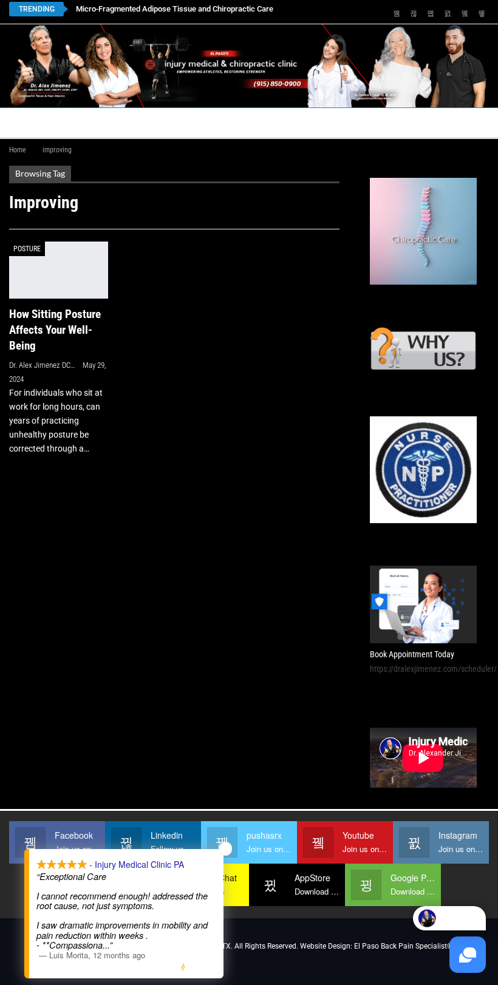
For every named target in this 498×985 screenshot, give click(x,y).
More (412, 122)
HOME (24, 122)
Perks (376, 122)
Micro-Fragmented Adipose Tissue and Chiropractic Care (174, 8)
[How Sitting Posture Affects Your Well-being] (58, 270)
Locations (173, 122)
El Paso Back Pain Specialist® (403, 946)
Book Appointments (92, 122)
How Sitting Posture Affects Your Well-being (55, 330)
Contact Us (245, 122)
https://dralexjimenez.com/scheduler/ (433, 669)
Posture (27, 249)
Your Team (327, 122)
